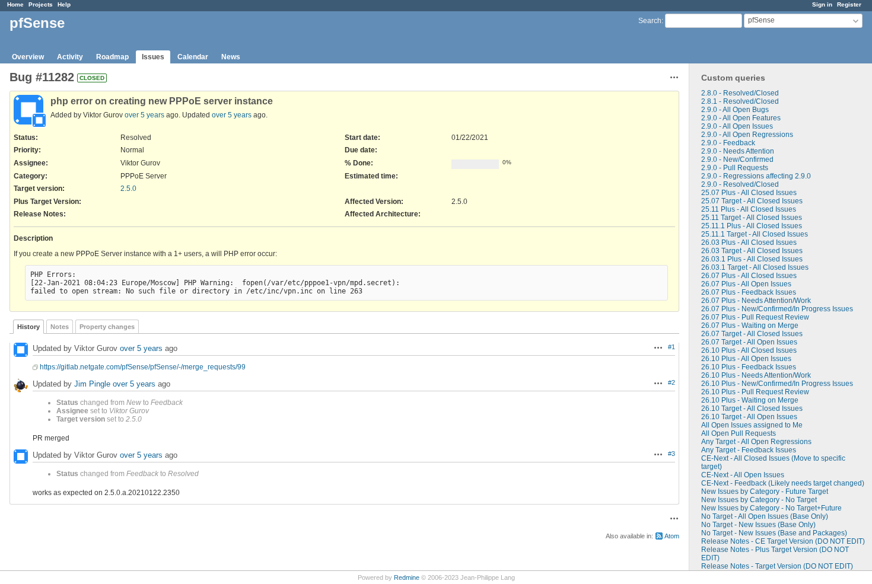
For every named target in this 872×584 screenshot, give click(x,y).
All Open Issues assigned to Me (752, 425)
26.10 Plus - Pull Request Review (755, 392)
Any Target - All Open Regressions (756, 442)
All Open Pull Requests (738, 433)
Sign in (822, 4)
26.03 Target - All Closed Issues (752, 251)
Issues (153, 57)
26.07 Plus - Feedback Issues (748, 292)
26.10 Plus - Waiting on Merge (749, 400)
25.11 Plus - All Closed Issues (748, 209)
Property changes (107, 326)
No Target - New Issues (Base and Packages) (774, 533)
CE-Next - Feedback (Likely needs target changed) (782, 483)
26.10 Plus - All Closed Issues (749, 350)
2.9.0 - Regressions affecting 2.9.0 (756, 176)
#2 (671, 382)
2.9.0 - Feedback (728, 143)
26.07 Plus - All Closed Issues (749, 276)
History (28, 326)
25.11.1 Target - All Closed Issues (754, 234)
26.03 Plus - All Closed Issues (749, 242)
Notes (59, 326)
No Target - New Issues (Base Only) (758, 525)
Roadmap (112, 57)
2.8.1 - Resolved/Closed (740, 101)
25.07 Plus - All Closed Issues (749, 193)
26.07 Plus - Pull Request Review (755, 317)
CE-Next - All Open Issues (742, 475)
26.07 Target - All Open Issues (749, 342)
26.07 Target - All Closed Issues (752, 334)
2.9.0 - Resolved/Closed (740, 184)
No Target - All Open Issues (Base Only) (764, 516)
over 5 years (144, 115)
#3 (671, 453)
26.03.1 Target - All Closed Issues (755, 267)
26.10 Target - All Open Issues (749, 417)
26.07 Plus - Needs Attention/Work (756, 300)
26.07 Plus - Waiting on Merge (749, 325)
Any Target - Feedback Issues (748, 450)
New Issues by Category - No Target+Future (771, 508)
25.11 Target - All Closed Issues (751, 217)
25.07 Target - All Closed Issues (752, 201)
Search (649, 21)
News (230, 57)
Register (849, 4)
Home (15, 4)
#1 (671, 346)
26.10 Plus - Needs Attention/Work (756, 375)
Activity (70, 57)
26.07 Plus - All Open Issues (746, 284)
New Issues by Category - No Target (759, 500)
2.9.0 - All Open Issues (737, 126)
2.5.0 (128, 188)
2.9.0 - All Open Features (741, 118)
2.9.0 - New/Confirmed (737, 159)
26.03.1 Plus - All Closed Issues (752, 259)
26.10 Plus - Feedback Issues (748, 367)
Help (64, 4)
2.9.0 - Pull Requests (734, 168)
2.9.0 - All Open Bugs (735, 110)
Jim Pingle (92, 383)
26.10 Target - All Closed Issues (752, 408)
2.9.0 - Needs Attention (737, 151)
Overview (28, 57)
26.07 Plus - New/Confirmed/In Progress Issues (777, 309)
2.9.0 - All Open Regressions (747, 134)
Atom (671, 536)
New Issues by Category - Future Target (764, 491)
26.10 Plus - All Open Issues (746, 359)
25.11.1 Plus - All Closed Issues (751, 226)
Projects (40, 4)
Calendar (192, 57)
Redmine (406, 577)
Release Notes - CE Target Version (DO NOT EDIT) (783, 541)
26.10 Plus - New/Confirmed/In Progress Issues (777, 383)
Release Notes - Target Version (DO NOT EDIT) (777, 566)
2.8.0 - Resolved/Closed (740, 93)
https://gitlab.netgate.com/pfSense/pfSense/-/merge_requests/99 (143, 367)
